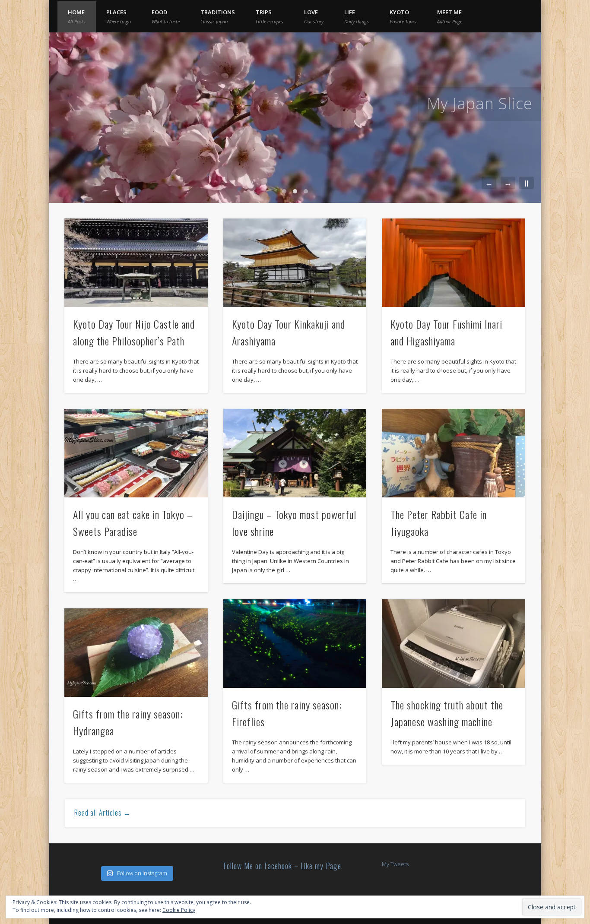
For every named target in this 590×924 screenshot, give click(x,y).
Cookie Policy (178, 910)
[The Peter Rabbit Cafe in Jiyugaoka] (453, 453)
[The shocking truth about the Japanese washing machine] (453, 643)
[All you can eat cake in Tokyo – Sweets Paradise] (136, 453)
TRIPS (269, 16)
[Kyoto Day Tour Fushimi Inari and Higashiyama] (453, 262)
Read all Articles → (102, 812)
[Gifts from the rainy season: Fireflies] (295, 643)
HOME (77, 16)
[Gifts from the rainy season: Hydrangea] (136, 652)
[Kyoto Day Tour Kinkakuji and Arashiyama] (295, 262)
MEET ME (449, 16)
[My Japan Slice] (295, 117)
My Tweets (395, 864)
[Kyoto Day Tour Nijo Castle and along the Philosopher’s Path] (136, 262)
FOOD (166, 16)
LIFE (356, 16)
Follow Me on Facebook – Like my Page (282, 865)
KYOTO (403, 16)
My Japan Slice (480, 103)
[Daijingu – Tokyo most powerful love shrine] (295, 453)
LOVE (314, 16)
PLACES (118, 16)
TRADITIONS (217, 16)
